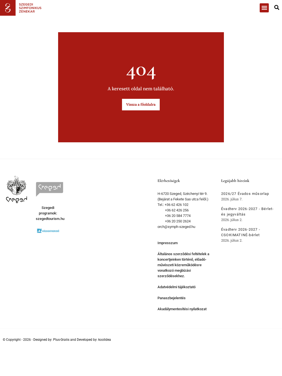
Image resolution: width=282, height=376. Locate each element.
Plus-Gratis (61, 340)
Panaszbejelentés (172, 298)
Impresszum (168, 243)
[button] (264, 7)
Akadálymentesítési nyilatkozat (182, 309)
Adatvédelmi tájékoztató (177, 287)
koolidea (104, 340)
